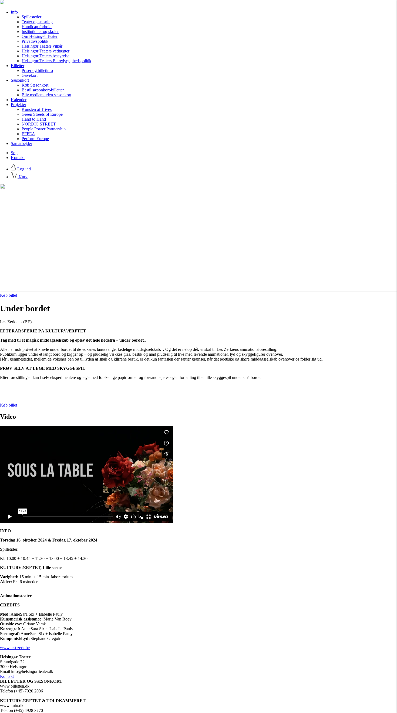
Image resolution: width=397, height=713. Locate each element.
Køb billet (8, 295)
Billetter (17, 65)
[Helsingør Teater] (2, 3)
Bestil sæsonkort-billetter (43, 90)
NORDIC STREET (39, 124)
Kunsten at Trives (37, 109)
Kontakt (18, 157)
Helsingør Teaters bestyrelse (45, 56)
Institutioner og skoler (40, 31)
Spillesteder (31, 17)
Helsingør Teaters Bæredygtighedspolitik (56, 60)
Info (14, 12)
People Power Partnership (44, 129)
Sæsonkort (20, 80)
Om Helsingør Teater (40, 36)
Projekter (18, 104)
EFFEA (28, 133)
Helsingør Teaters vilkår (42, 46)
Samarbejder (21, 143)
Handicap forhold (37, 26)
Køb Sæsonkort (35, 85)
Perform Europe (35, 138)
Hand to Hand (34, 119)
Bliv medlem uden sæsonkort (46, 95)
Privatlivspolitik (35, 41)
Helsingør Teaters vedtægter (45, 51)
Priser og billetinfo (37, 70)
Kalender (18, 99)
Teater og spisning (37, 21)
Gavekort (30, 75)
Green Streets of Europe (42, 114)
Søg (14, 152)
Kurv (23, 176)
